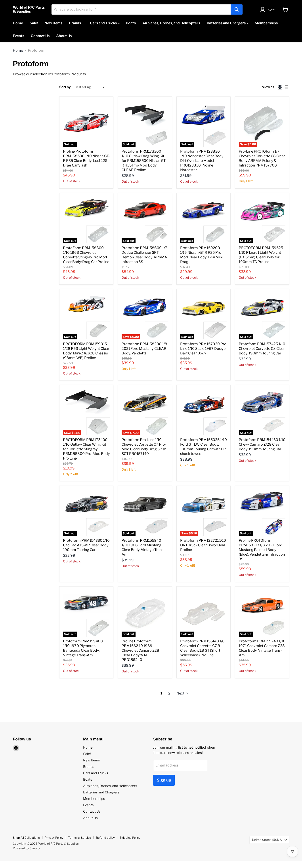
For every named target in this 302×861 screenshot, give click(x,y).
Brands (75, 23)
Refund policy (105, 837)
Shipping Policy (130, 837)
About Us (64, 36)
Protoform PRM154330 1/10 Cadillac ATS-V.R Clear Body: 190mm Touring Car (86, 545)
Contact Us (40, 36)
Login (270, 9)
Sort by (65, 87)
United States (267, 840)
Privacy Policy (54, 837)
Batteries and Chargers (226, 23)
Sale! (34, 23)
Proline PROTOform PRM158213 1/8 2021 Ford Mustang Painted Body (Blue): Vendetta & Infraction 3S (262, 549)
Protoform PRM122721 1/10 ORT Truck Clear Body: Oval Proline (203, 545)
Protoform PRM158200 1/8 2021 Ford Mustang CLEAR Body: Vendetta (144, 348)
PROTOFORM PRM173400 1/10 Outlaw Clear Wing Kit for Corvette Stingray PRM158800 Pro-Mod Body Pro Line (86, 449)
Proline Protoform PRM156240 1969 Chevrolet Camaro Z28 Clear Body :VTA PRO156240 (140, 650)
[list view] (286, 87)
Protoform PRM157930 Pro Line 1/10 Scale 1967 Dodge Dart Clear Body (203, 348)
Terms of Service (79, 837)
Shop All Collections (26, 837)
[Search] (237, 9)
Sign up (164, 780)
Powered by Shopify (26, 848)
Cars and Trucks (103, 23)
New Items (53, 23)
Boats (131, 23)
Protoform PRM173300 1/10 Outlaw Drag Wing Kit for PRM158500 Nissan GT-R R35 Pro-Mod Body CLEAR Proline (144, 160)
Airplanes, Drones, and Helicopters (171, 23)
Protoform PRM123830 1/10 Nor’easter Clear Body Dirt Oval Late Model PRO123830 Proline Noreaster (201, 160)
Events (18, 36)
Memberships (266, 23)
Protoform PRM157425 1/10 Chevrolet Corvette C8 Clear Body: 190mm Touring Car (262, 348)
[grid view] (280, 87)
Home (18, 23)
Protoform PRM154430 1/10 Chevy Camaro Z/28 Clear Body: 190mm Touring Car (262, 444)
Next (180, 693)
